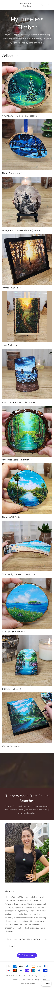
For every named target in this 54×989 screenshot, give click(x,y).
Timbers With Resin (11, 517)
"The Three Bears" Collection (15, 459)
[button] (5, 5)
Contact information (28, 983)
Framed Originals (10, 287)
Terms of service (27, 980)
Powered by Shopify (30, 976)
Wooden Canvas (9, 746)
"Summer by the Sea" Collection (17, 574)
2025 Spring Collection (12, 631)
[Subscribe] (44, 946)
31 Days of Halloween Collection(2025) (20, 230)
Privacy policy (15, 980)
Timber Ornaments (11, 173)
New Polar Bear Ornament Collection (19, 115)
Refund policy (43, 976)
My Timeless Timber (17, 976)
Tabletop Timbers (10, 689)
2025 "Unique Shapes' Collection (17, 402)
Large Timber (8, 345)
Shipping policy (40, 980)
